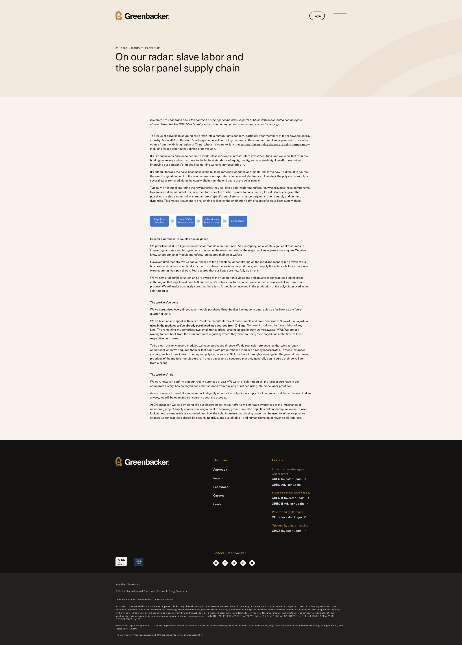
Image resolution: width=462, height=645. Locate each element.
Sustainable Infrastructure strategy (291, 492)
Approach (220, 469)
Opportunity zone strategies (290, 525)
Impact (218, 478)
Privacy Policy (144, 599)
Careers (219, 495)
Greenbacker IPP (281, 473)
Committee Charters (163, 599)
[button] (340, 16)
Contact (219, 504)
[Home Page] (142, 15)
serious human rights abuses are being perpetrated (274, 144)
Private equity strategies (288, 512)
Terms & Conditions (125, 599)
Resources (220, 487)
